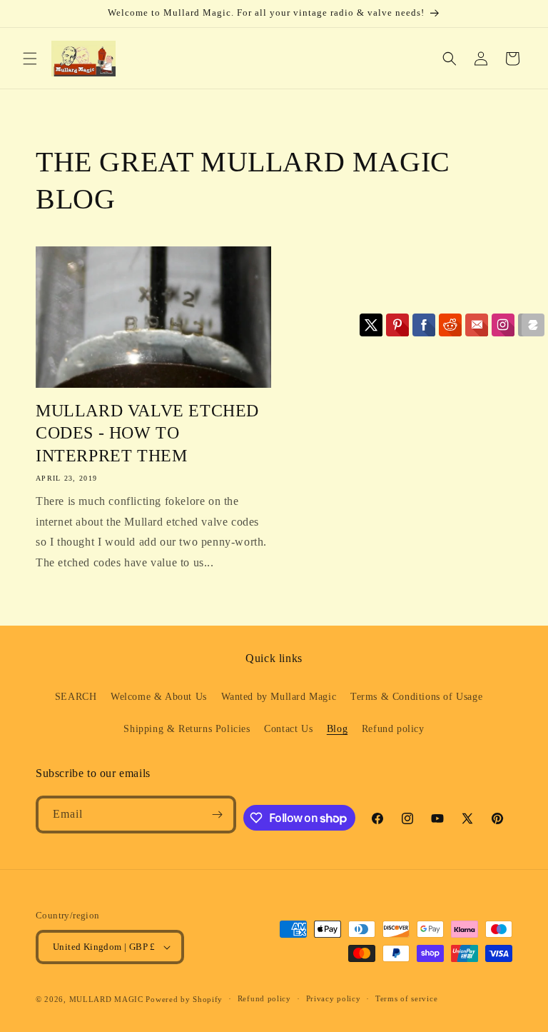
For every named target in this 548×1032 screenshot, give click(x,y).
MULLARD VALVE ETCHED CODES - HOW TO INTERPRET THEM (147, 432)
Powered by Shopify (184, 999)
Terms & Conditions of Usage (416, 696)
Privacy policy (333, 998)
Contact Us (288, 728)
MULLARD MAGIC (106, 999)
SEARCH (76, 696)
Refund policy (393, 728)
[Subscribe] (217, 814)
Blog (337, 728)
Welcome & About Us (159, 696)
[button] (30, 58)
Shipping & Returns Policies (186, 728)
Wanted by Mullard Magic (279, 696)
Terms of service (406, 998)
